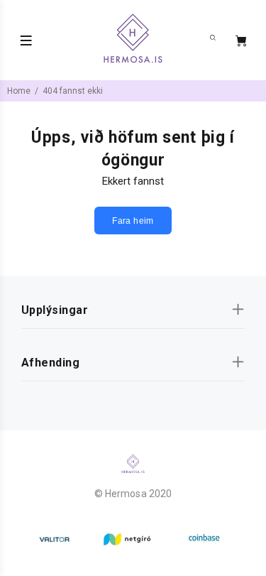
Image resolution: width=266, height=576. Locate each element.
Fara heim (132, 221)
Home (19, 91)
